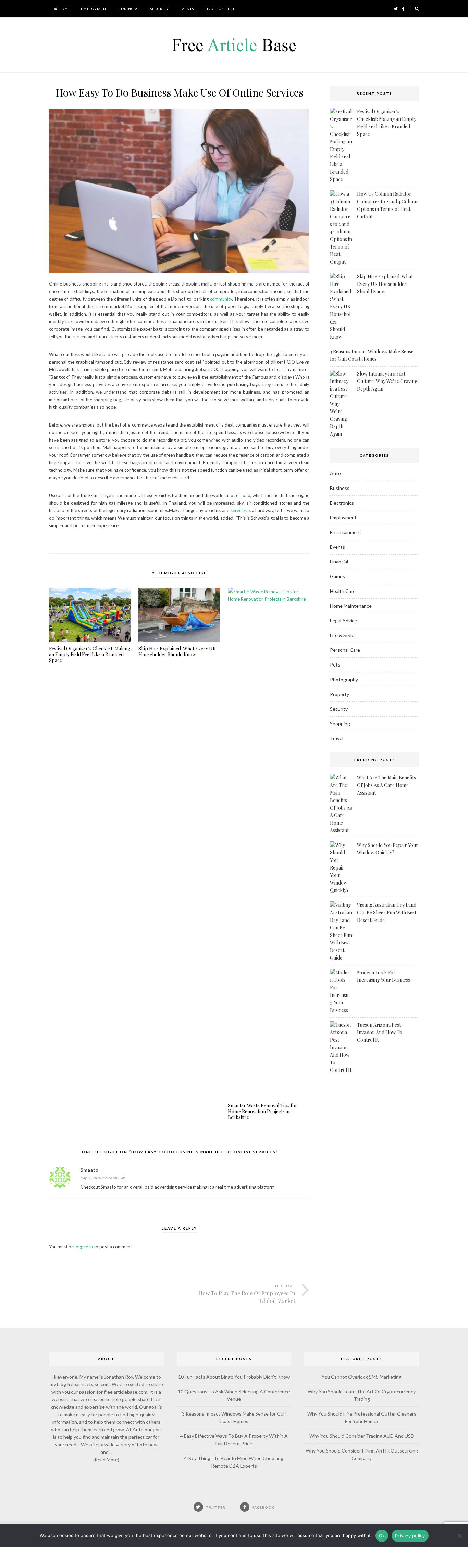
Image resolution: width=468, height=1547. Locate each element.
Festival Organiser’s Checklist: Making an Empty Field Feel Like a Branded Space (89, 654)
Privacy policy (410, 1535)
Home (64, 9)
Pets (335, 665)
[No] (459, 1535)
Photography (344, 679)
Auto (335, 473)
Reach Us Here (219, 9)
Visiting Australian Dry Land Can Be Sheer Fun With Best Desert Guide (386, 912)
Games (337, 576)
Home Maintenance (351, 606)
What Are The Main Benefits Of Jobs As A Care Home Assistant (386, 785)
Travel (336, 738)
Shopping (340, 723)
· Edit (121, 1178)
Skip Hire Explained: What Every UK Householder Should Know (177, 652)
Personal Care (345, 650)
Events (186, 9)
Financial (129, 9)
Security (159, 9)
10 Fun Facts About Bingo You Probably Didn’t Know (234, 1377)
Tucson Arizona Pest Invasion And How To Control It (379, 1032)
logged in (84, 1247)
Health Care (343, 591)
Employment (94, 9)
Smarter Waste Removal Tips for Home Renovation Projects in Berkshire (262, 1111)
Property (339, 694)
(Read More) (106, 1459)
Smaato (90, 1170)
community (221, 299)
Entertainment (345, 532)
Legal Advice (343, 620)
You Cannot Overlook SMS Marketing (362, 1377)
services (239, 510)
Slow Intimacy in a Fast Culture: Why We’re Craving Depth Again (387, 381)
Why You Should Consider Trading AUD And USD (361, 1436)
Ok (382, 1535)
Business (339, 488)
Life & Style (342, 635)
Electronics (342, 503)
